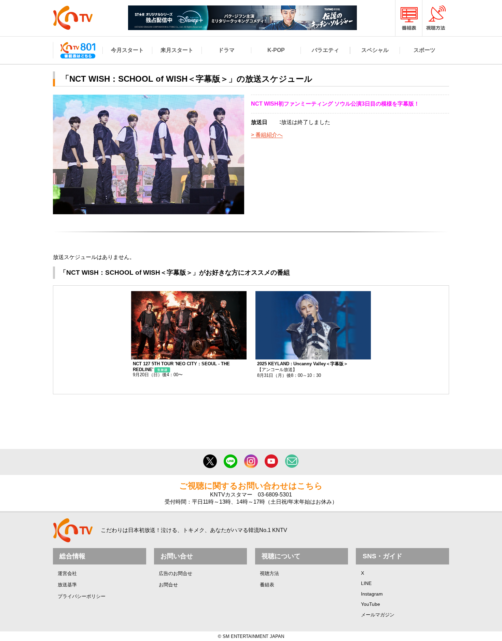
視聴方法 (269, 573)
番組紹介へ (269, 135)
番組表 (267, 584)
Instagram (372, 594)
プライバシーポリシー (82, 596)
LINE (366, 583)
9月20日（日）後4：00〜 (181, 369)
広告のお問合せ (175, 573)
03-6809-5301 (275, 494)
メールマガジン (377, 614)
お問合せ (168, 584)
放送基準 (67, 584)
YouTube (370, 604)
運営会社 (67, 573)
